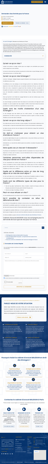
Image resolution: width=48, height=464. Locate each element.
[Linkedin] (2, 454)
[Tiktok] (11, 454)
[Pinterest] (12, 454)
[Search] (43, 228)
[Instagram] (9, 454)
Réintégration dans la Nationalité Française (17, 235)
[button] (45, 2)
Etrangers (9, 18)
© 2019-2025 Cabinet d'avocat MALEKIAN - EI (8, 462)
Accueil (5, 41)
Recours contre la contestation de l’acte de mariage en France (21, 239)
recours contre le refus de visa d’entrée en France (29, 215)
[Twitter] (3, 454)
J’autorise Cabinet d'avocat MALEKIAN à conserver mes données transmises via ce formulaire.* (22, 278)
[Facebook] (7, 454)
